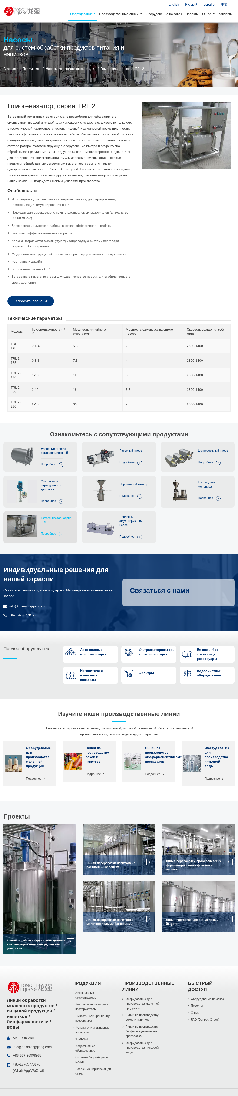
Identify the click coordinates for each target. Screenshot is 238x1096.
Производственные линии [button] (119, 14)
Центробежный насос (213, 450)
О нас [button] (207, 14)
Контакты (225, 14)
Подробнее (48, 464)
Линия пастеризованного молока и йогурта (192, 922)
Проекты (191, 14)
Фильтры (81, 1039)
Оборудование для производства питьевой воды (217, 757)
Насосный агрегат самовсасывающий (54, 450)
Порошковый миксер (133, 484)
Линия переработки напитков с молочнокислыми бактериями (109, 922)
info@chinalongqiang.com (28, 606)
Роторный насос (130, 450)
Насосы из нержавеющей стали (70, 68)
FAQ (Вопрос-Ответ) (205, 1019)
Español (209, 4)
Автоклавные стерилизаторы (85, 995)
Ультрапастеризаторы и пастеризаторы (91, 1006)
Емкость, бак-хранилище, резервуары (93, 1018)
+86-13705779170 (22, 615)
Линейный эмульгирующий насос (130, 521)
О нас (195, 1012)
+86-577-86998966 (27, 1055)
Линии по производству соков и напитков (97, 754)
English (174, 4)
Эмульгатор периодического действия (52, 485)
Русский (191, 4)
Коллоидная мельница (206, 484)
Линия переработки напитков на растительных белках (110, 865)
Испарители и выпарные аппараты (92, 1030)
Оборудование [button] (81, 14)
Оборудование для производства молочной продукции (38, 757)
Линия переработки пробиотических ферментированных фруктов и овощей (193, 865)
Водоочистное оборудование (85, 1048)
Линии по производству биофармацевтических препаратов (157, 754)
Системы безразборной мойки (91, 1060)
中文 (224, 4)
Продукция (31, 68)
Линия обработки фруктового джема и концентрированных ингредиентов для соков (36, 944)
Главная (9, 68)
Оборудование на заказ (164, 14)
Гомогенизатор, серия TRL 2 (56, 520)
